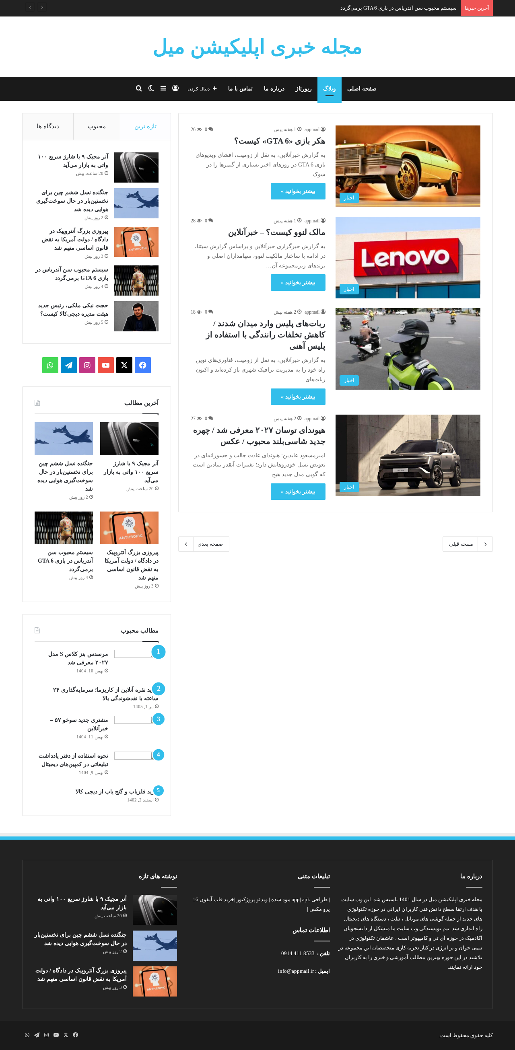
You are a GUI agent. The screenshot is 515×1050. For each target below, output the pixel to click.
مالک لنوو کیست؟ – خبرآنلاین (276, 232)
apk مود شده (290, 899)
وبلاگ (329, 89)
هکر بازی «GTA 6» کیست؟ (279, 140)
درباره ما (274, 89)
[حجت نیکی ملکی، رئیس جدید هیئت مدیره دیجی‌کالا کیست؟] (136, 316)
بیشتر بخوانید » (298, 191)
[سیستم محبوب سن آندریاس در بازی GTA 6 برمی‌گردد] (136, 280)
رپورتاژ (304, 89)
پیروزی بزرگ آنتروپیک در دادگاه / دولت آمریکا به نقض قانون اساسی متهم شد (75, 239)
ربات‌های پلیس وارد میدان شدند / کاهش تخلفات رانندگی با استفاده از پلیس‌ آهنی (265, 334)
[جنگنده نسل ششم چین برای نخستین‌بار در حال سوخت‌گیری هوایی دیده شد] (136, 203)
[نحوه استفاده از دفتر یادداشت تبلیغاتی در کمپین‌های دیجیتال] (136, 767)
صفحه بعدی (210, 544)
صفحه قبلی (461, 544)
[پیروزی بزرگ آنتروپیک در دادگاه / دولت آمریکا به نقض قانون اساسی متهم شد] (136, 242)
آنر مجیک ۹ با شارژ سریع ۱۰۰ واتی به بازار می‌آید (131, 471)
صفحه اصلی (362, 89)
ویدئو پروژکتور (252, 899)
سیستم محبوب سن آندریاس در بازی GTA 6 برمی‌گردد (398, 8)
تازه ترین (145, 126)
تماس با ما (240, 89)
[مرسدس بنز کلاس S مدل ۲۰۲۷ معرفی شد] (136, 665)
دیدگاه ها (48, 126)
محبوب (97, 126)
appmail (312, 129)
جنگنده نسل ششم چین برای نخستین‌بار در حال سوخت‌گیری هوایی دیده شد (72, 200)
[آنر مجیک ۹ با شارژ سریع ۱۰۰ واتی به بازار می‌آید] (136, 167)
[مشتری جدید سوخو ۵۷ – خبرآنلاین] (136, 731)
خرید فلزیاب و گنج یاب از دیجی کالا (117, 792)
